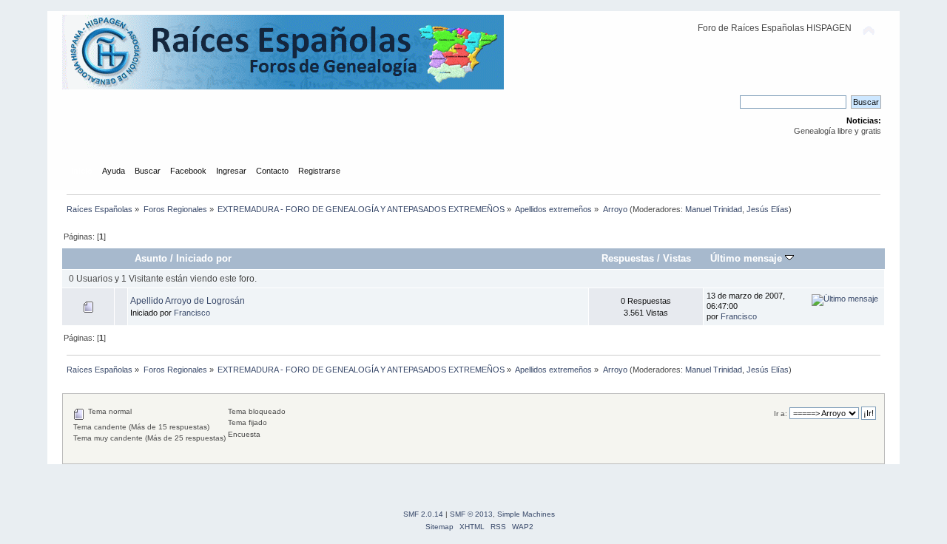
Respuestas (627, 258)
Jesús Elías (768, 209)
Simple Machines (526, 514)
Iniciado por (204, 258)
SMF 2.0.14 (423, 514)
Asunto (151, 258)
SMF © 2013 (471, 514)
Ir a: (780, 413)
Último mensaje (747, 258)
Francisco (192, 312)
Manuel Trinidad (713, 209)
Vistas (677, 258)
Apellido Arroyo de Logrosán (187, 301)
